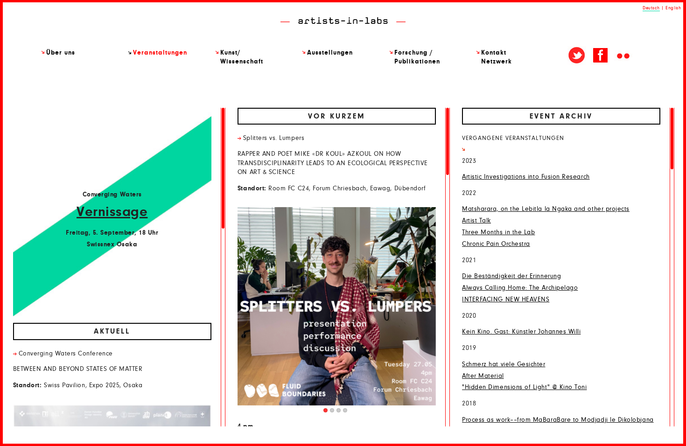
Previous (277, 310)
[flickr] (623, 55)
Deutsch (651, 8)
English (673, 8)
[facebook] (600, 55)
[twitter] (576, 55)
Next (396, 310)
